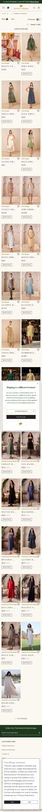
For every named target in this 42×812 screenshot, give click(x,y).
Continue (21, 417)
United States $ (21, 411)
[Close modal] (38, 383)
